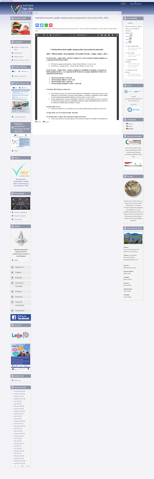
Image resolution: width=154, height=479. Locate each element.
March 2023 (17, 431)
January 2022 (18, 443)
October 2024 (18, 413)
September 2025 (18, 399)
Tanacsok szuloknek (20, 216)
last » (27, 466)
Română (130, 129)
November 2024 (18, 411)
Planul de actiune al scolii (21, 60)
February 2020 (18, 456)
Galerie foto (17, 380)
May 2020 (16, 453)
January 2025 (18, 409)
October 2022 (18, 436)
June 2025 (17, 401)
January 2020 (18, 458)
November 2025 (18, 394)
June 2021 (17, 448)
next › (22, 466)
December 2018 (18, 463)
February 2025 (18, 406)
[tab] (20, 267)
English (47, 122)
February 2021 (18, 451)
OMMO (16, 260)
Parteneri (123, 4)
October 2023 (18, 423)
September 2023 (18, 426)
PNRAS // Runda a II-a (20, 76)
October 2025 (18, 396)
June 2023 (17, 428)
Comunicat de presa (20, 117)
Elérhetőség (4, 1)
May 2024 (16, 418)
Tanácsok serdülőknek (20, 212)
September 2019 (18, 461)
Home (36, 13)
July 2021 (16, 446)
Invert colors (130, 53)
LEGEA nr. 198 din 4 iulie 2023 (21, 48)
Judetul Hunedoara (135, 4)
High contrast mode (133, 46)
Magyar (39, 122)
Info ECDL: (134, 104)
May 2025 (16, 404)
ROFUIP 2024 (18, 53)
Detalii (16, 151)
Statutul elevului (18, 56)
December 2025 (18, 391)
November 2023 (18, 421)
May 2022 (16, 441)
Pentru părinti (18, 219)
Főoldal (11, 1)
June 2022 (17, 438)
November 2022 (18, 433)
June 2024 (17, 416)
